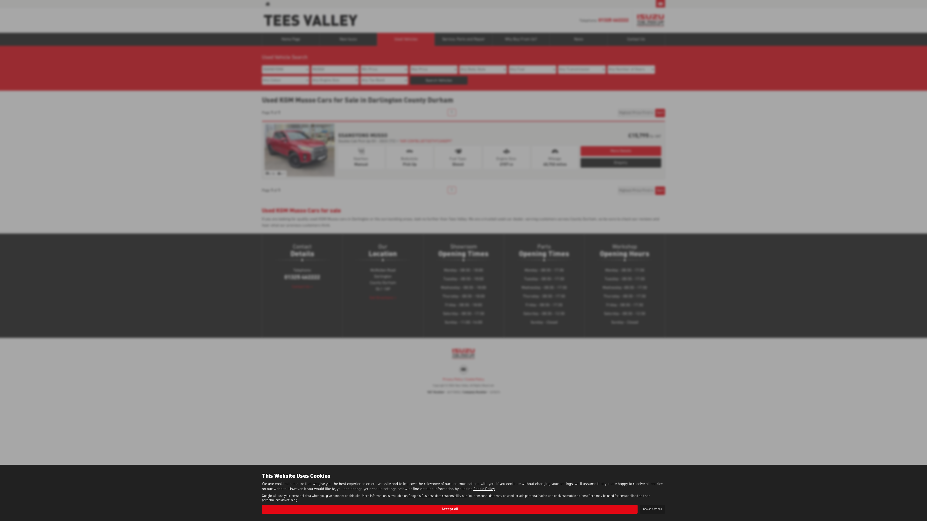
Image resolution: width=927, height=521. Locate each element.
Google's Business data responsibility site (437, 496)
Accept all (450, 509)
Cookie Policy (484, 489)
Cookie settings (652, 509)
